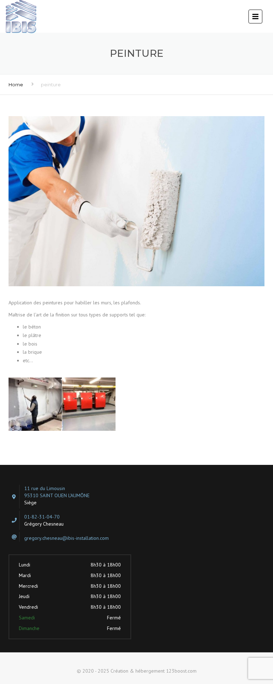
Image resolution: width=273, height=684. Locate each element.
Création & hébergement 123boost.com (154, 671)
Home (16, 84)
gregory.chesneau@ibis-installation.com (66, 538)
